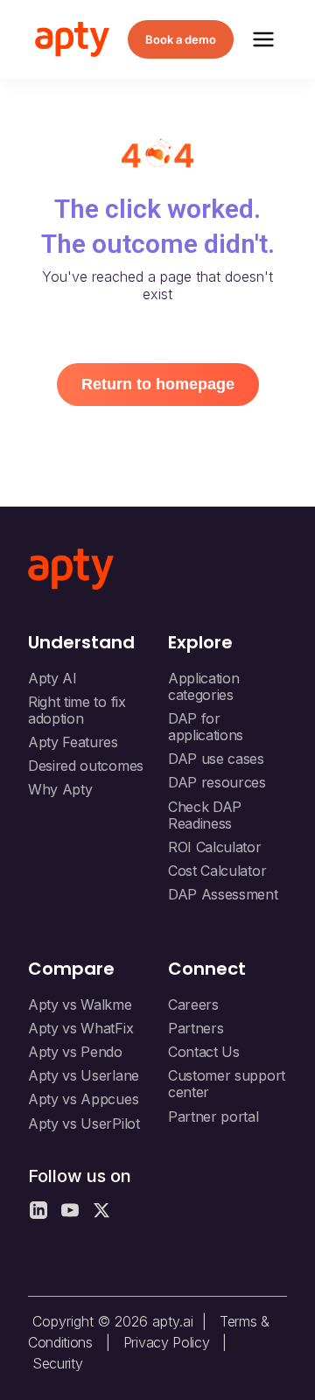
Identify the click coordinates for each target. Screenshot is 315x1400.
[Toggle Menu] (263, 39)
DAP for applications (205, 727)
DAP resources (217, 782)
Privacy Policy (166, 1342)
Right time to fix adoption (77, 710)
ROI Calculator (215, 847)
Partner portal (213, 1116)
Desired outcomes (86, 765)
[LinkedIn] (38, 1210)
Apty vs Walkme (80, 1004)
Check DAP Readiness (205, 815)
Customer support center (226, 1084)
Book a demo (180, 39)
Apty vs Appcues (83, 1099)
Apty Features (73, 742)
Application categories (203, 686)
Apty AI (52, 678)
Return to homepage (157, 384)
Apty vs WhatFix (80, 1028)
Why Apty (60, 789)
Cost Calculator (217, 870)
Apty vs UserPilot (84, 1123)
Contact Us (204, 1051)
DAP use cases (216, 758)
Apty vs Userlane (83, 1075)
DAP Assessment (223, 894)
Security (57, 1363)
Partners (195, 1028)
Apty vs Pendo (75, 1051)
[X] (101, 1210)
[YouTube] (70, 1210)
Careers (193, 1004)
